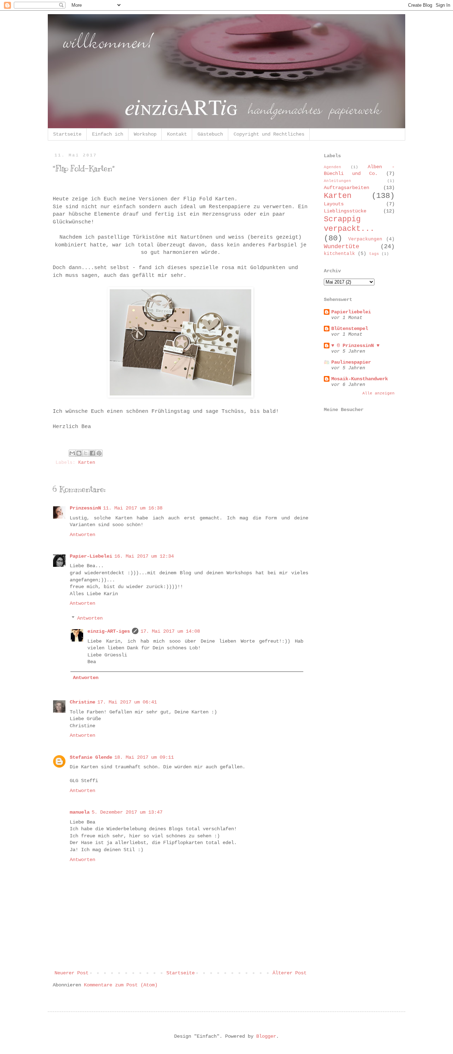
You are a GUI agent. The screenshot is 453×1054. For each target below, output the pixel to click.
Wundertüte (341, 246)
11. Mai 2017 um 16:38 (132, 508)
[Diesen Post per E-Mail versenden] (72, 453)
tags (374, 254)
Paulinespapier (351, 362)
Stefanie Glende (91, 757)
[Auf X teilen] (85, 453)
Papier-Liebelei (91, 556)
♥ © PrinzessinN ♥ (355, 345)
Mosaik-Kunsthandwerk (359, 379)
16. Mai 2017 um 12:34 (144, 556)
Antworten (82, 534)
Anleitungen (337, 181)
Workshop (145, 134)
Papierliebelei (351, 312)
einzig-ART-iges (108, 631)
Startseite (67, 134)
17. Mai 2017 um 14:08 (170, 631)
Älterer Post (289, 973)
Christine (82, 702)
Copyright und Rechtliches (269, 134)
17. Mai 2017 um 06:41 (127, 702)
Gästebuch (210, 134)
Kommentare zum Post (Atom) (120, 985)
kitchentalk (339, 253)
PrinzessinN (85, 508)
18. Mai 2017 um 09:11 (144, 757)
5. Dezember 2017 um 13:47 (127, 812)
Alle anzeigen (378, 393)
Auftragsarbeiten (346, 187)
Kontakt (177, 134)
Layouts (334, 204)
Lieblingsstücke (345, 211)
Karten (86, 462)
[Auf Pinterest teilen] (99, 453)
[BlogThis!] (78, 453)
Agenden (332, 167)
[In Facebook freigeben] (92, 453)
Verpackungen (365, 239)
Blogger (266, 1036)
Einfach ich (107, 134)
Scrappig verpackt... (349, 224)
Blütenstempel (349, 328)
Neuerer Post (71, 973)
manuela (80, 812)
